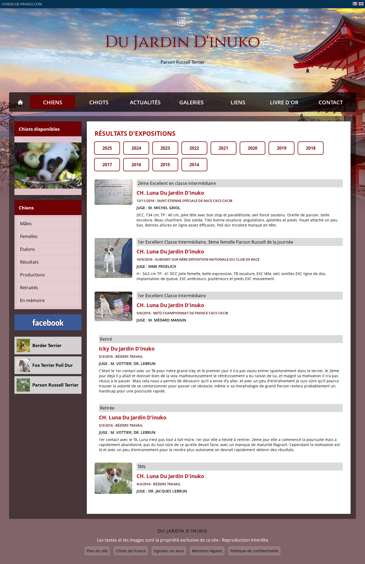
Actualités (145, 102)
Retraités (29, 288)
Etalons (27, 249)
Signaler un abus (169, 550)
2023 (165, 148)
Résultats (29, 262)
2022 (194, 148)
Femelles (29, 236)
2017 (107, 165)
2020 (252, 148)
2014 (194, 165)
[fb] (48, 322)
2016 (136, 165)
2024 (136, 148)
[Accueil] (20, 102)
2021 (223, 148)
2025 (107, 148)
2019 (281, 148)
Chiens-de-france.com (22, 4)
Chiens (52, 102)
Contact (331, 102)
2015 (165, 165)
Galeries (191, 102)
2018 (311, 148)
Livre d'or (284, 102)
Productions (32, 275)
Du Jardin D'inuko (182, 42)
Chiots (98, 102)
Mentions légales (207, 550)
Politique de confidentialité (254, 550)
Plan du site (97, 550)
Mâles (26, 224)
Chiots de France (131, 550)
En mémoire (32, 300)
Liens (238, 102)
